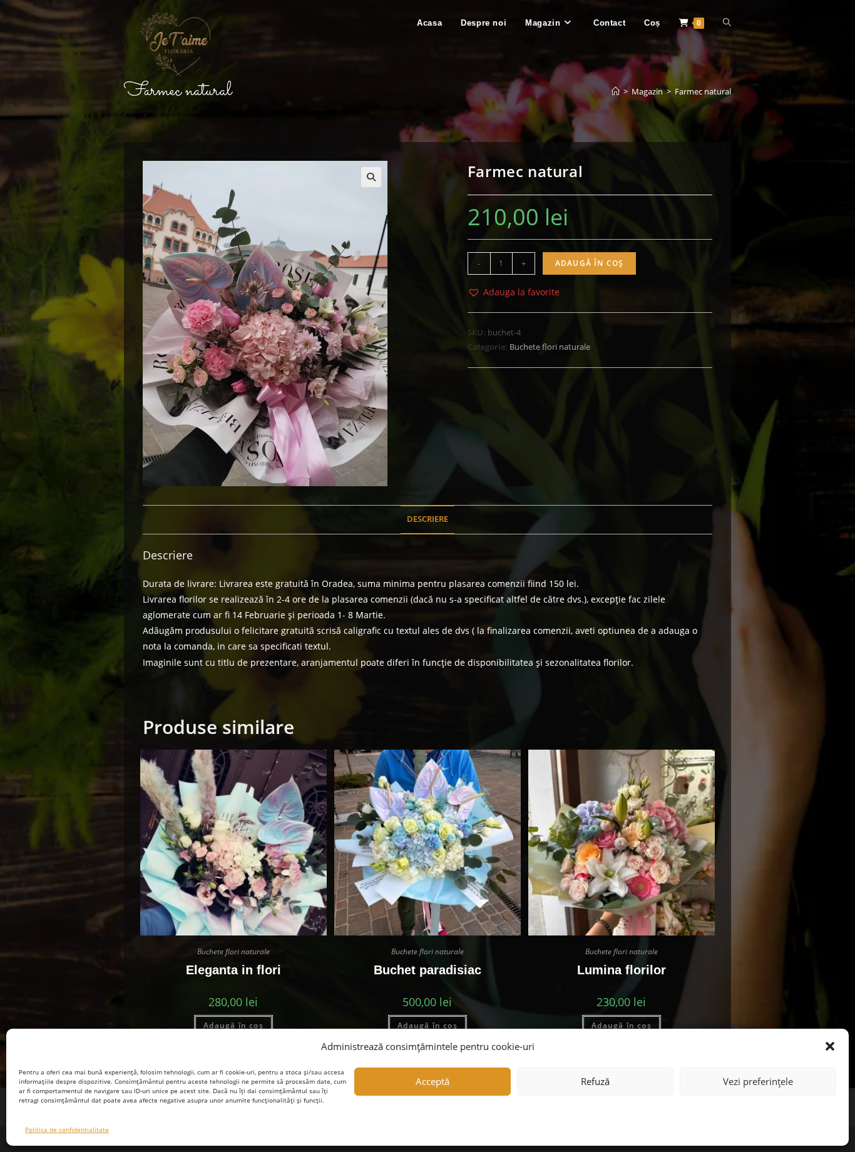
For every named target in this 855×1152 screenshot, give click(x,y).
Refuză (595, 1081)
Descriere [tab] (427, 519)
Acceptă (432, 1081)
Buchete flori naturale (549, 346)
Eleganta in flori (233, 970)
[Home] (616, 91)
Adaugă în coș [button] (233, 1025)
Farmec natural (703, 91)
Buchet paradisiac (427, 970)
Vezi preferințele (758, 1081)
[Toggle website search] (727, 23)
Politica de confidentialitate (67, 1129)
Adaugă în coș (589, 263)
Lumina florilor (621, 970)
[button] (830, 1046)
